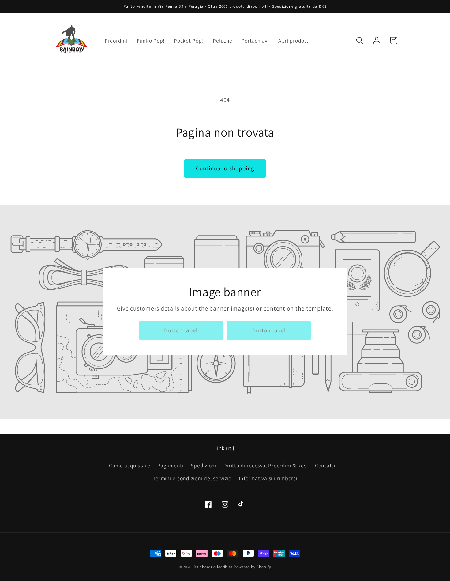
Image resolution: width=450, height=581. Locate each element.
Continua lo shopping (225, 168)
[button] (359, 40)
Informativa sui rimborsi (268, 478)
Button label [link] (181, 330)
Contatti (325, 465)
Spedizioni (203, 465)
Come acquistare (129, 465)
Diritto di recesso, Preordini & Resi (265, 465)
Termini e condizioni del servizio (192, 478)
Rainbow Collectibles (213, 566)
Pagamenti (170, 465)
